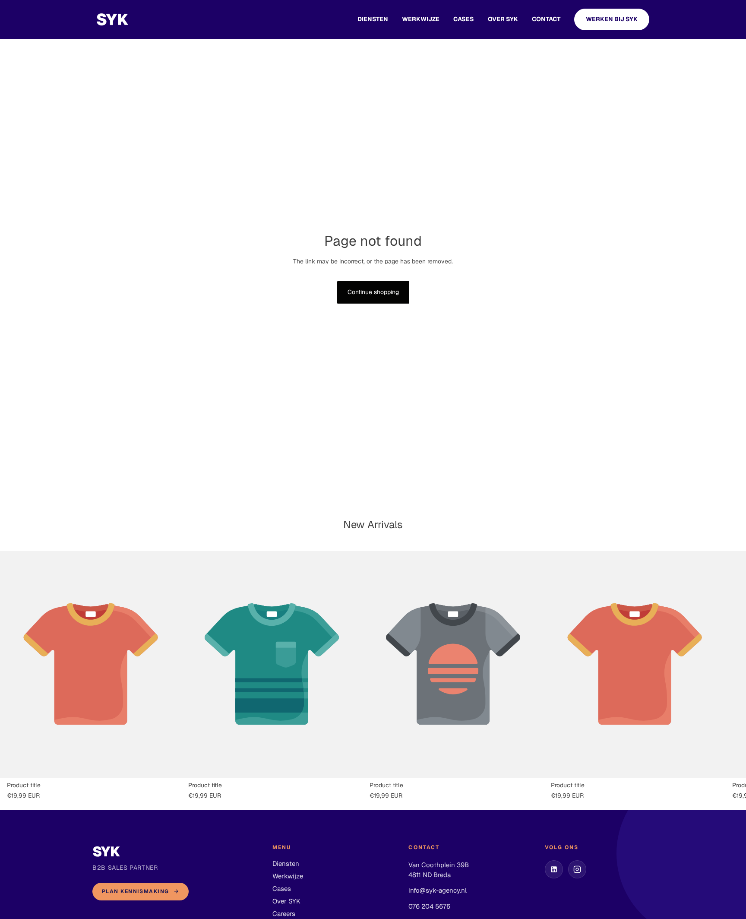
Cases (281, 888)
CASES (463, 19)
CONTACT (546, 19)
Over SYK (503, 19)
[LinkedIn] (554, 869)
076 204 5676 (429, 906)
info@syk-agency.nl (437, 890)
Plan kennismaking (135, 891)
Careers (283, 913)
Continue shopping (373, 292)
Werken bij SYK (612, 19)
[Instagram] (577, 869)
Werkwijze (420, 19)
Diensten (372, 19)
